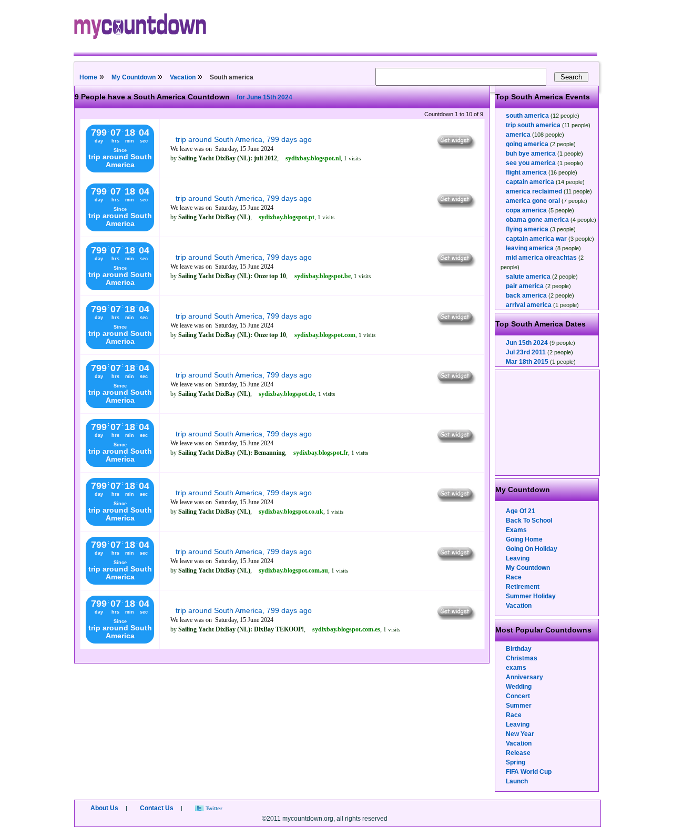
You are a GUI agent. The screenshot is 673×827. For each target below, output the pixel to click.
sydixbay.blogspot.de (287, 393)
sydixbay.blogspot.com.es (346, 629)
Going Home (524, 539)
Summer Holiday (531, 596)
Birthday (519, 648)
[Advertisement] (547, 422)
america (518, 134)
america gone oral (533, 201)
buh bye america (531, 153)
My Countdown (133, 77)
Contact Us (157, 808)
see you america (531, 163)
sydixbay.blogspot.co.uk (291, 511)
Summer (519, 705)
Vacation (183, 77)
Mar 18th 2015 (527, 361)
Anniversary (524, 677)
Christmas (521, 658)
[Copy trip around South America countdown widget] (455, 146)
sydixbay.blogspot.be (322, 276)
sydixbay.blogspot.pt (286, 217)
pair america (525, 286)
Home (88, 77)
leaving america (530, 248)
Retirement (522, 586)
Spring (515, 762)
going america (527, 144)
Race (514, 577)
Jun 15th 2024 (527, 342)
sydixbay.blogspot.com (324, 335)
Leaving (517, 558)
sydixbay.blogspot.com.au (293, 570)
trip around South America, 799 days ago (244, 139)
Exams (516, 530)
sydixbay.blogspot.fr (320, 452)
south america (527, 115)
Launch (517, 781)
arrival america (529, 305)
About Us (104, 808)
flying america (527, 229)
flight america (526, 172)
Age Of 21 (520, 511)
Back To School (529, 520)
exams (516, 667)
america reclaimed (534, 191)
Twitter (214, 808)
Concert (518, 696)
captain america (530, 182)
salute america (528, 276)
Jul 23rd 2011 (526, 352)
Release (518, 753)
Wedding (519, 686)
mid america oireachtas (541, 257)
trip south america (533, 125)
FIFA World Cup (529, 771)
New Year (520, 734)
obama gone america (537, 219)
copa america (526, 210)
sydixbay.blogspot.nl (313, 158)
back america (526, 295)
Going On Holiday (531, 549)
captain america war (536, 238)
